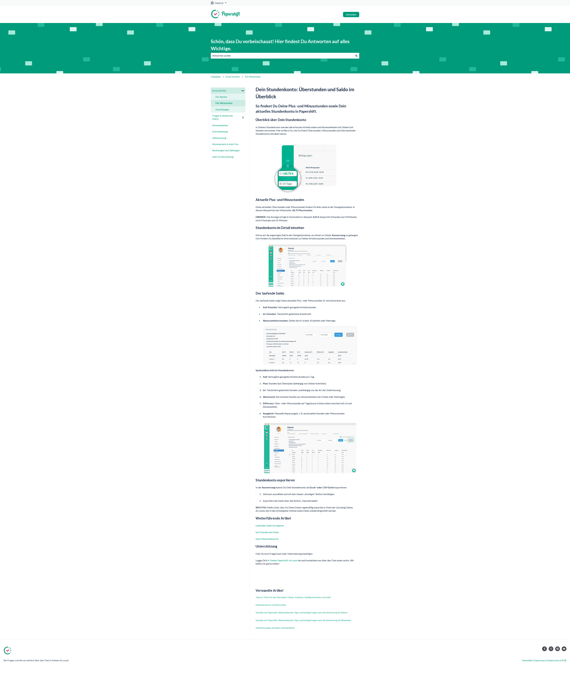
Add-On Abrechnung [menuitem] (222, 156)
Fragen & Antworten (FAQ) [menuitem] (222, 117)
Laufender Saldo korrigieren (270, 525)
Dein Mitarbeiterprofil (267, 538)
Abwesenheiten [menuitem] (220, 125)
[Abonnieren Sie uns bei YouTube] (564, 648)
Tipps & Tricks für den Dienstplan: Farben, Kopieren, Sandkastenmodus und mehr (293, 597)
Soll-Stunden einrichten (267, 532)
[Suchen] (356, 55)
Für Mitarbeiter (253, 76)
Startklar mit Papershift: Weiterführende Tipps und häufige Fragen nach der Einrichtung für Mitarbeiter (303, 620)
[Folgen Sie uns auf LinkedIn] (557, 648)
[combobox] (282, 55)
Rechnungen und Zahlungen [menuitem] (226, 150)
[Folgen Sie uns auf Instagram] (551, 648)
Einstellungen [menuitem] (222, 109)
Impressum (539, 660)
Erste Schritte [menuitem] (219, 90)
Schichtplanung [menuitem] (220, 131)
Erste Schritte (233, 76)
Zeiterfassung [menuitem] (219, 137)
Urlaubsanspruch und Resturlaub (271, 605)
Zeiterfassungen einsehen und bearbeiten (275, 628)
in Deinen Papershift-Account (283, 560)
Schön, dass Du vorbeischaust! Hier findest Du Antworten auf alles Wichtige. (280, 44)
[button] (243, 91)
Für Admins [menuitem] (221, 96)
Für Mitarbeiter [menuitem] (224, 103)
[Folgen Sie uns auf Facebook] (544, 648)
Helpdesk (216, 76)
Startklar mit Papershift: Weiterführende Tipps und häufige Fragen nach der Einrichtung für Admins (302, 612)
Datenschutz (553, 660)
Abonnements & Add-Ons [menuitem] (225, 144)
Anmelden (351, 14)
